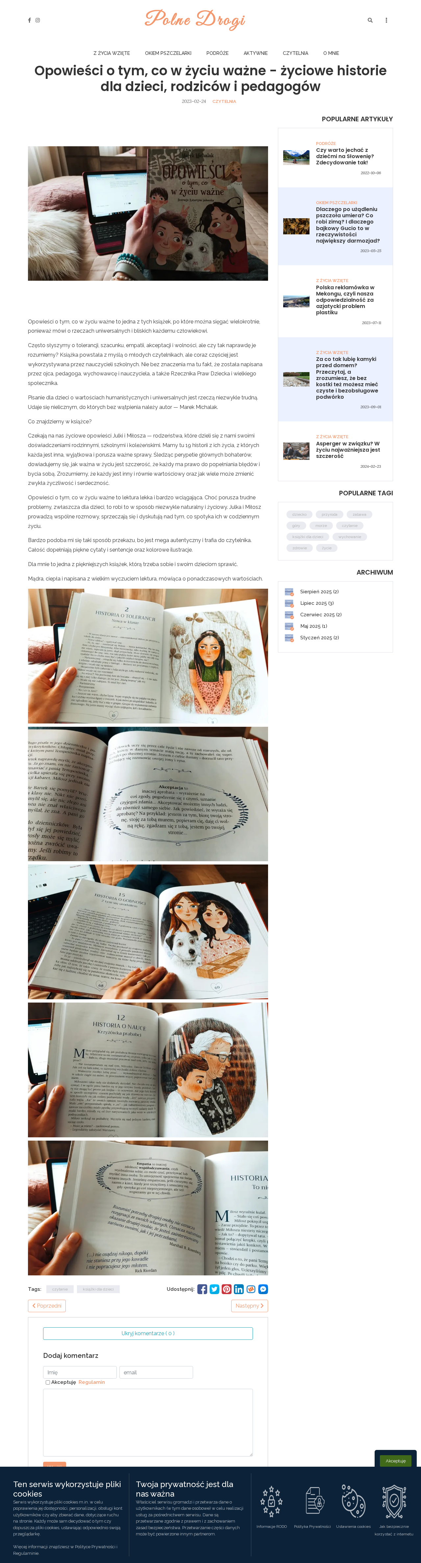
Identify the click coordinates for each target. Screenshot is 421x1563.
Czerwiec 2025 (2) (320, 615)
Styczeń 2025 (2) (319, 638)
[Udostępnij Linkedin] (239, 1289)
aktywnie (256, 53)
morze (321, 525)
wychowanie (349, 536)
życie (327, 548)
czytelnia (295, 53)
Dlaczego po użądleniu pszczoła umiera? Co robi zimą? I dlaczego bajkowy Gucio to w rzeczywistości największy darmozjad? (348, 225)
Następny (247, 1306)
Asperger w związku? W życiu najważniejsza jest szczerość (348, 450)
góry (296, 525)
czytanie (60, 1289)
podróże (218, 53)
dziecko (299, 514)
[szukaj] (370, 20)
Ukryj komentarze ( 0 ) (148, 1333)
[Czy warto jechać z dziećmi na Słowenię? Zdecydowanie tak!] (296, 157)
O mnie (331, 53)
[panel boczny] (386, 20)
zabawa (359, 514)
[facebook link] (29, 20)
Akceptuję (78, 1382)
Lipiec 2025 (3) (316, 603)
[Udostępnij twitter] (214, 1289)
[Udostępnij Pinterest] (227, 1289)
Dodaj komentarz (70, 1356)
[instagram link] (38, 20)
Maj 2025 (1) (313, 626)
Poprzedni (49, 1306)
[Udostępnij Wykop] (251, 1289)
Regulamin (90, 1382)
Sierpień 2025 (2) (319, 592)
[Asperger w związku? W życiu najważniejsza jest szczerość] (296, 451)
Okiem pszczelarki (168, 53)
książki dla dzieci (98, 1289)
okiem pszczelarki (336, 203)
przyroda (329, 514)
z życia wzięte (111, 53)
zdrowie (299, 548)
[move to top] (406, 1547)
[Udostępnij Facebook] (202, 1289)
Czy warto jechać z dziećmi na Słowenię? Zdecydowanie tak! (345, 156)
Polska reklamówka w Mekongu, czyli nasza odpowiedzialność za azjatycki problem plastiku (345, 300)
